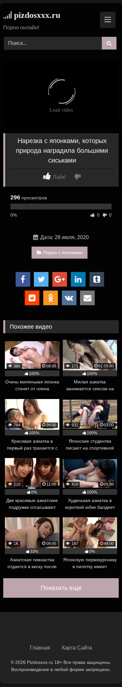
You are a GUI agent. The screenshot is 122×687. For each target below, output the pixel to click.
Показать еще (61, 587)
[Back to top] (102, 667)
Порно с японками (63, 252)
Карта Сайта (77, 648)
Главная (40, 648)
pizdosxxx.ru (36, 15)
